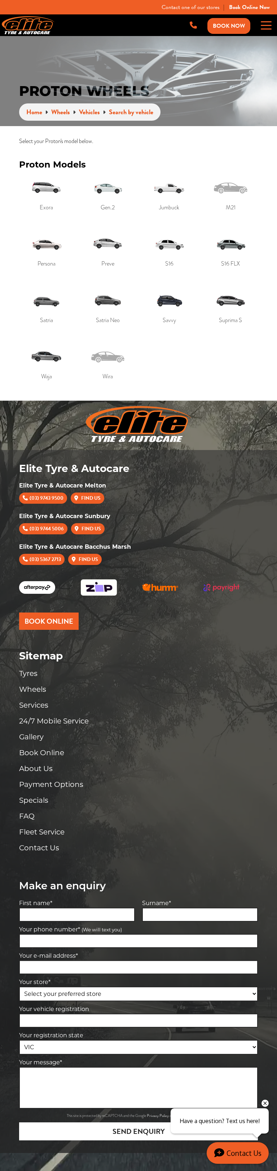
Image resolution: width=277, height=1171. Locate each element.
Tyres (28, 673)
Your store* (34, 982)
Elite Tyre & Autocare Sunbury (64, 516)
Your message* (40, 1062)
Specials (33, 800)
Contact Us (39, 847)
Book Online (41, 752)
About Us (36, 768)
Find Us (90, 498)
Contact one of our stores (191, 7)
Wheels (32, 689)
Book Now (229, 26)
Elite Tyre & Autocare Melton (62, 485)
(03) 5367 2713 (45, 559)
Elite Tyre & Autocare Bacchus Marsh (75, 546)
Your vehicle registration (54, 1009)
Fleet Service (42, 832)
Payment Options (51, 784)
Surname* (156, 903)
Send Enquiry (139, 1131)
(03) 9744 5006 (47, 529)
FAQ (27, 816)
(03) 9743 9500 (46, 498)
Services (33, 705)
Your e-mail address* (48, 955)
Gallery (31, 737)
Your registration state (51, 1035)
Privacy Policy (158, 1116)
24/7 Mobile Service (54, 721)
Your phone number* (70, 929)
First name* (35, 903)
